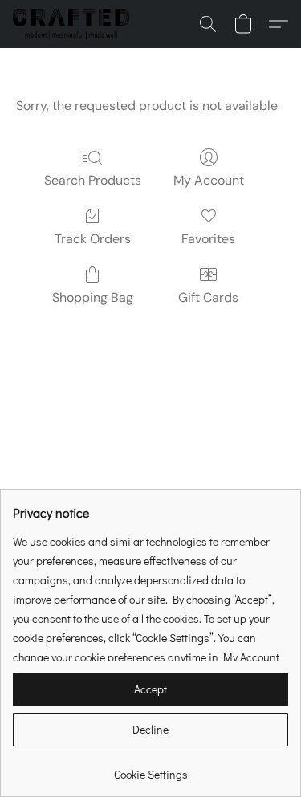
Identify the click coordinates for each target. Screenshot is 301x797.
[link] (150, 768)
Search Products (92, 180)
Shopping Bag (92, 297)
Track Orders (93, 238)
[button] (74, 24)
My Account (208, 180)
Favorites (208, 238)
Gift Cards (208, 297)
